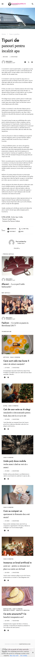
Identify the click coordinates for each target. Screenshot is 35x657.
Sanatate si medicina (22, 610)
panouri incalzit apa (8, 219)
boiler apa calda (17, 217)
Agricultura (7, 608)
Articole (6, 357)
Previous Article (8, 254)
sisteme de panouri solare (11, 221)
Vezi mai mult (14, 655)
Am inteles (23, 655)
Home (4, 34)
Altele (5, 405)
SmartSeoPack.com (24, 644)
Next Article (6, 292)
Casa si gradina (14, 34)
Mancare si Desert (9, 610)
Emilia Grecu (9, 61)
